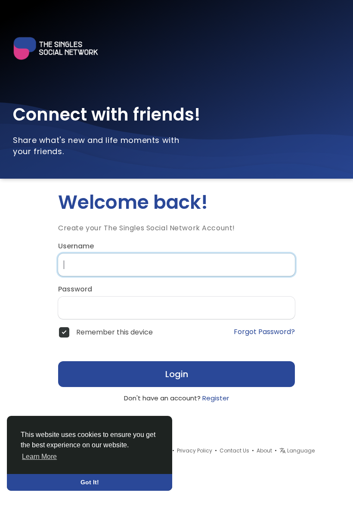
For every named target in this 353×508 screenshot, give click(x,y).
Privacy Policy (194, 450)
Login (176, 374)
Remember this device (114, 332)
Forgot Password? (264, 332)
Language (300, 450)
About (264, 450)
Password (75, 289)
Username (76, 246)
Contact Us (234, 450)
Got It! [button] (90, 482)
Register (215, 398)
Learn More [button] (39, 456)
